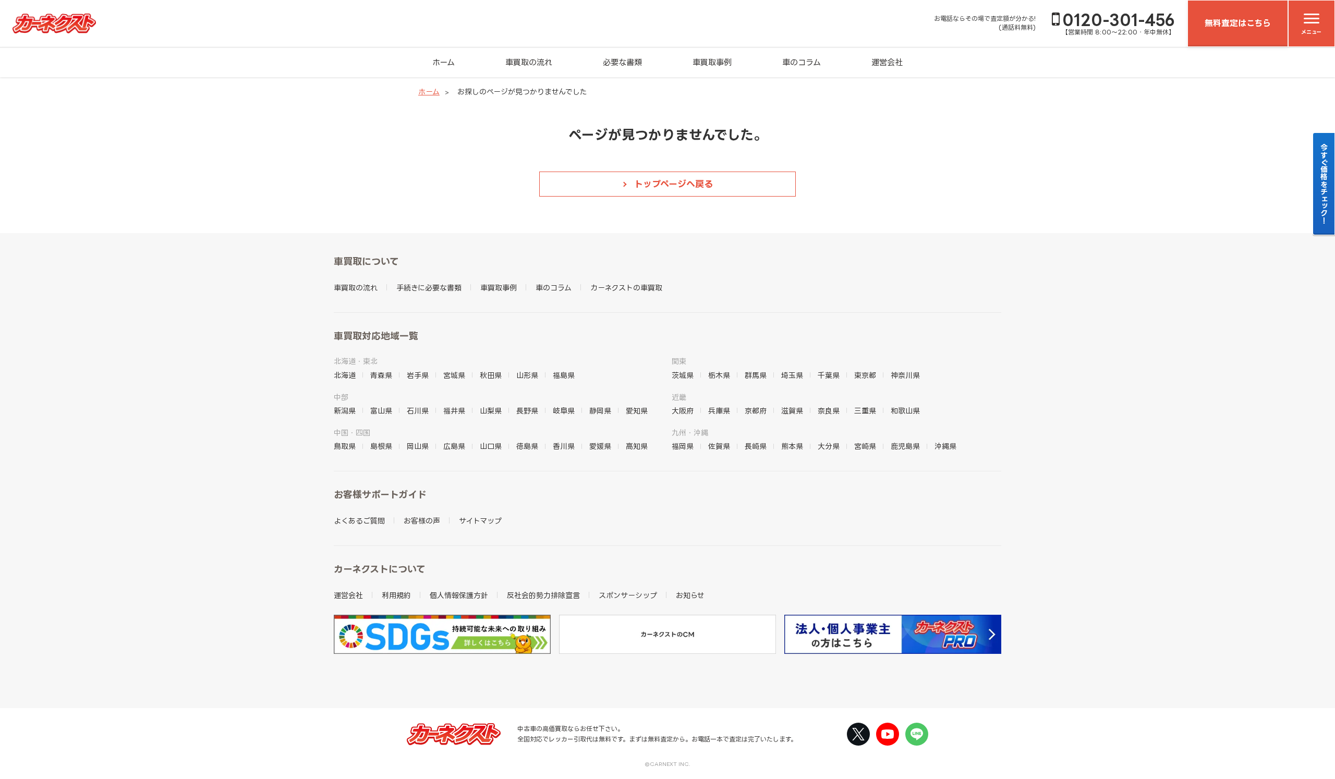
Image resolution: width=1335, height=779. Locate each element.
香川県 (564, 446)
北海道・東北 (356, 361)
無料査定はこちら (1238, 23)
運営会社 (887, 62)
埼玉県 (792, 375)
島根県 (381, 446)
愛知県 (637, 411)
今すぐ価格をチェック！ (1324, 183)
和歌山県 (905, 411)
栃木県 (719, 375)
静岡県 (600, 411)
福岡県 (683, 446)
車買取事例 (712, 62)
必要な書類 (622, 62)
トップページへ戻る (673, 184)
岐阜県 (564, 411)
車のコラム (801, 62)
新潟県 (345, 411)
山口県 (491, 446)
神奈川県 (905, 375)
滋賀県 (792, 411)
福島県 (564, 375)
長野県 (527, 411)
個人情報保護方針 (459, 595)
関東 (679, 361)
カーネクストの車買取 (626, 287)
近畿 (679, 397)
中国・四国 (352, 432)
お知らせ (690, 595)
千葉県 (829, 375)
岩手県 (418, 375)
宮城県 (454, 375)
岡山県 (418, 446)
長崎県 (756, 446)
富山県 (381, 411)
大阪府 (683, 411)
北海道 (345, 375)
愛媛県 (600, 446)
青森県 (381, 375)
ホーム (443, 62)
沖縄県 (945, 446)
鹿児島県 (905, 446)
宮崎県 (865, 446)
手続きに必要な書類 (429, 287)
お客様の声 (422, 521)
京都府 (756, 411)
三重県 (865, 411)
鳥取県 (345, 446)
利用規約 (396, 595)
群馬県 (756, 375)
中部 (341, 397)
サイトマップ (480, 521)
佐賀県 (719, 446)
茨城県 (683, 375)
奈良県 (829, 411)
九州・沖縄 (690, 432)
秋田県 (491, 375)
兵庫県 (719, 411)
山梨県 (491, 411)
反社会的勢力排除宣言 (543, 595)
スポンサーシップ (628, 595)
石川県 (418, 411)
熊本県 (792, 446)
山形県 (527, 375)
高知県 (637, 446)
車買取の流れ (528, 62)
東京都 (865, 375)
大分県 (829, 446)
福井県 (454, 411)
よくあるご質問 (359, 521)
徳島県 (527, 446)
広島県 (454, 446)
